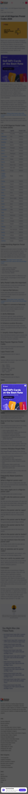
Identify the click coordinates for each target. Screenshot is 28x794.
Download (22, 790)
